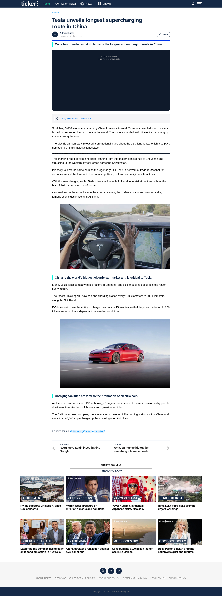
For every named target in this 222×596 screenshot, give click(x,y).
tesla (88, 431)
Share (165, 34)
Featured (77, 431)
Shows (107, 3)
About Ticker (43, 578)
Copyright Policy (108, 578)
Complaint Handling (135, 578)
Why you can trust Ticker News (76, 118)
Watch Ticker (68, 3)
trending (99, 431)
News (88, 3)
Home (46, 3)
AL (55, 34)
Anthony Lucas (67, 33)
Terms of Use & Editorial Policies (75, 578)
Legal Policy (157, 578)
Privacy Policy (177, 578)
